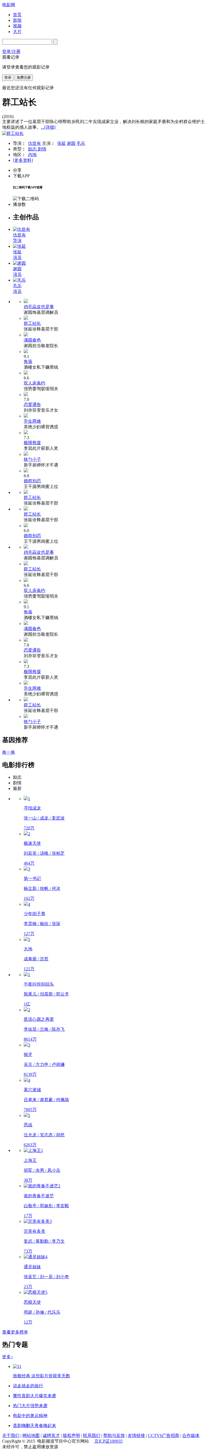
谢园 (71, 143)
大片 (17, 31)
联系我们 (91, 1435)
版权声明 (71, 1435)
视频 (17, 26)
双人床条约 (34, 383)
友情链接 (136, 1435)
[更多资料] (23, 160)
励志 (33, 149)
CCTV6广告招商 (163, 1435)
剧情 (42, 149)
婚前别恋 (32, 481)
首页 (17, 14)
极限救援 (32, 442)
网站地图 (31, 1435)
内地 (32, 154)
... (48, 127)
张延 (61, 143)
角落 (28, 361)
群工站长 (32, 323)
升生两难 (32, 421)
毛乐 (81, 143)
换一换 (8, 752)
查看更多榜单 (15, 1332)
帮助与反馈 (114, 1435)
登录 (7, 78)
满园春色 (32, 340)
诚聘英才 (51, 1435)
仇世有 (34, 143)
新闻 (17, 20)
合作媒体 (190, 1435)
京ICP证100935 (108, 1441)
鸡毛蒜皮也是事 (39, 306)
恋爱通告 (32, 404)
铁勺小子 (32, 459)
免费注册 (24, 78)
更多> (7, 1356)
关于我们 (10, 1435)
